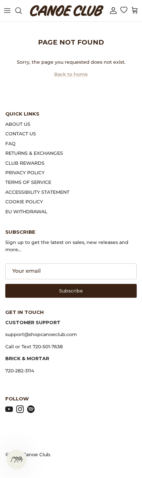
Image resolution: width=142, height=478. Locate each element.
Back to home (71, 74)
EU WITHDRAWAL (26, 212)
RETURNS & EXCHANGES (34, 153)
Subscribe (71, 291)
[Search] (22, 10)
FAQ (10, 144)
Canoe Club (36, 455)
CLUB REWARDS (25, 163)
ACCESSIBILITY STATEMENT (37, 192)
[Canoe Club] (66, 10)
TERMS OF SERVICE (28, 182)
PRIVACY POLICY (25, 173)
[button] (113, 11)
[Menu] (7, 10)
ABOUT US (17, 124)
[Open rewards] (16, 459)
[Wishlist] (123, 10)
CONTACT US (20, 134)
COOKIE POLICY (24, 202)
